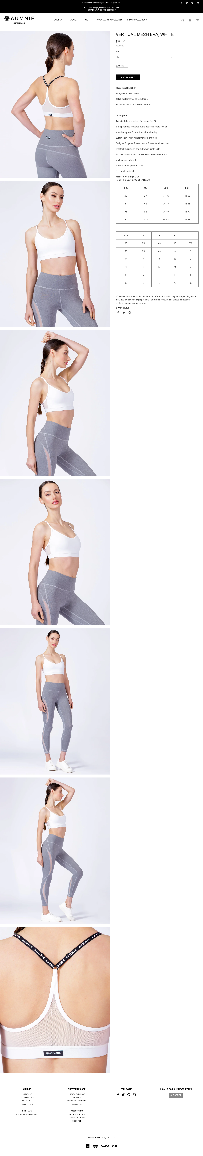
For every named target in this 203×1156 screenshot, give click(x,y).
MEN (87, 20)
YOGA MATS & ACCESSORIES (109, 20)
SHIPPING (77, 1098)
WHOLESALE (27, 1101)
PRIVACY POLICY (27, 1104)
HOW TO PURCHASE (77, 1094)
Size (117, 51)
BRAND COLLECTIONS (137, 20)
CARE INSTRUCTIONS (77, 1118)
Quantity (120, 66)
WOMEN (74, 20)
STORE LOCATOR (27, 1098)
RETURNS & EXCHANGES (76, 1101)
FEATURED (58, 20)
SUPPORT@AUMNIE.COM (28, 1114)
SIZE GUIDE (120, 46)
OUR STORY (27, 1094)
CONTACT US (77, 1104)
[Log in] (190, 20)
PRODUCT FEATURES (77, 1114)
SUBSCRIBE (175, 1095)
